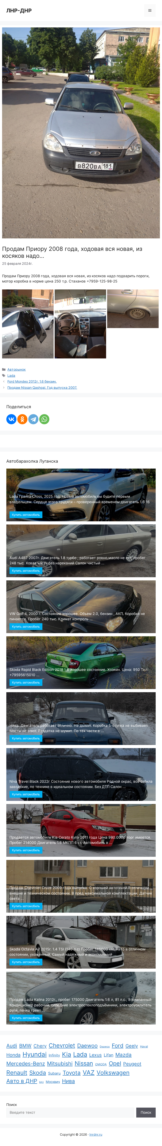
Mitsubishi (60, 1063)
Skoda (37, 1072)
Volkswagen (113, 1072)
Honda (13, 1055)
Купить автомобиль (26, 514)
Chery (40, 1046)
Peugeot (132, 1063)
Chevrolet (62, 1045)
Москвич (53, 1082)
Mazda (123, 1055)
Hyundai (35, 1054)
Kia (66, 1054)
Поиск (11, 1105)
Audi (11, 1046)
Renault (16, 1072)
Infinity (54, 1055)
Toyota (72, 1072)
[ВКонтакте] (11, 419)
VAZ (88, 1072)
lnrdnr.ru (95, 1134)
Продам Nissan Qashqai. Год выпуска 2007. (42, 388)
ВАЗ (41, 1082)
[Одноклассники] (22, 419)
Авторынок (16, 370)
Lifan (108, 1055)
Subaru (54, 1073)
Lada (11, 376)
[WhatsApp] (44, 419)
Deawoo (105, 1046)
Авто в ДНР (21, 1081)
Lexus (95, 1055)
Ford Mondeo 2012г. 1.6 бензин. (32, 382)
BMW (25, 1046)
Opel (115, 1063)
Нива (68, 1081)
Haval (144, 1046)
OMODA (101, 1064)
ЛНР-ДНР (19, 10)
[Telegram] (33, 419)
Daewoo (87, 1045)
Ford (117, 1045)
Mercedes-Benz (25, 1063)
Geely (132, 1046)
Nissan (84, 1063)
